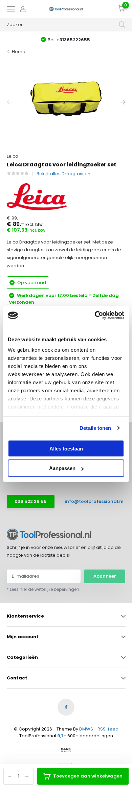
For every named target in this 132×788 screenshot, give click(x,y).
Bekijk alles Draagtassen (63, 173)
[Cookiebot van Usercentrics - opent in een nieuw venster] (95, 315)
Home (18, 51)
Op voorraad (31, 282)
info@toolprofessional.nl (89, 501)
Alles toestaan (66, 448)
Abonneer (104, 576)
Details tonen (95, 428)
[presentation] (9, 102)
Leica (12, 156)
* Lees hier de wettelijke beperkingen (43, 589)
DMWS (86, 729)
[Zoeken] (122, 24)
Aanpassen (62, 468)
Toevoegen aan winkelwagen (88, 776)
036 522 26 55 (31, 501)
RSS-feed (107, 729)
